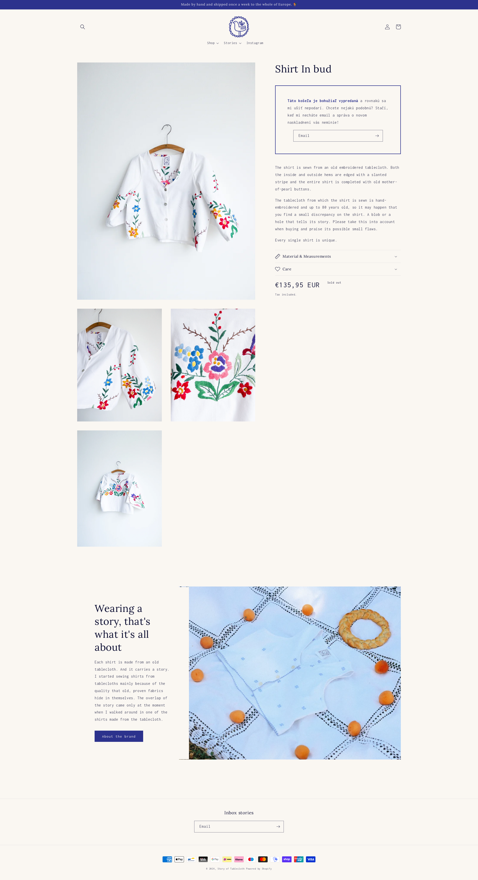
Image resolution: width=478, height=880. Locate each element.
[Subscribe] (377, 136)
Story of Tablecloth (231, 868)
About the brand (119, 736)
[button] (82, 26)
